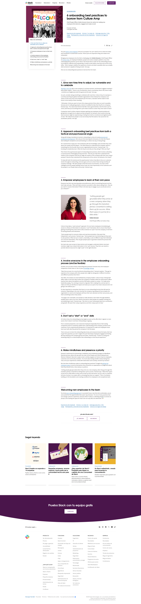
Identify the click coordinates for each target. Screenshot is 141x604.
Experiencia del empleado (74, 33)
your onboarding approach (74, 393)
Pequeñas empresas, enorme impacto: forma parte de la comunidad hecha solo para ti (58, 471)
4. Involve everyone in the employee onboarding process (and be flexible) (39, 56)
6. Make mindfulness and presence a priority (41, 62)
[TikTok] (115, 527)
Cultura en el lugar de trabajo (98, 406)
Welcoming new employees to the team (40, 64)
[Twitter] (104, 45)
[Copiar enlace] (111, 45)
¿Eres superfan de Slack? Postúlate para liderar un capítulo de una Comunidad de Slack (82, 471)
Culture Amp (65, 60)
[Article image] (58, 453)
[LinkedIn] (109, 45)
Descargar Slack (29, 596)
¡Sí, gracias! (80, 418)
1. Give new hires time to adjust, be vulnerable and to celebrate (38, 43)
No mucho (93, 418)
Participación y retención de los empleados (83, 35)
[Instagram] (102, 527)
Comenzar (111, 3)
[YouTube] (112, 527)
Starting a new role (66, 88)
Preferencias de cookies (53, 596)
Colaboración (71, 11)
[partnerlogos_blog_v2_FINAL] (35, 453)
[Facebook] (107, 45)
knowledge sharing (88, 268)
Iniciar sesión (88, 3)
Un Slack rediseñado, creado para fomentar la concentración (105, 470)
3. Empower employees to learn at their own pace (41, 52)
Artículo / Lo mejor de (88, 33)
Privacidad (38, 596)
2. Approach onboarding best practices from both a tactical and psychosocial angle (41, 47)
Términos (44, 596)
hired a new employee (72, 51)
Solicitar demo (99, 3)
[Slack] (29, 3)
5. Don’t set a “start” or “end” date (38, 59)
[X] (108, 527)
